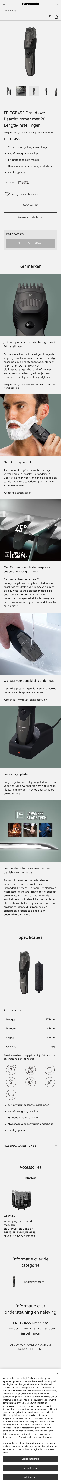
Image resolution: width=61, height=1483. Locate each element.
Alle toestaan (30, 1477)
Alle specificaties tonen (20, 1145)
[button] (9, 91)
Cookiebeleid (9, 1436)
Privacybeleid (24, 1436)
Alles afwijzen (30, 1468)
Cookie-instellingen (30, 1458)
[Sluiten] (57, 1373)
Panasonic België (9, 10)
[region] (30, 1426)
